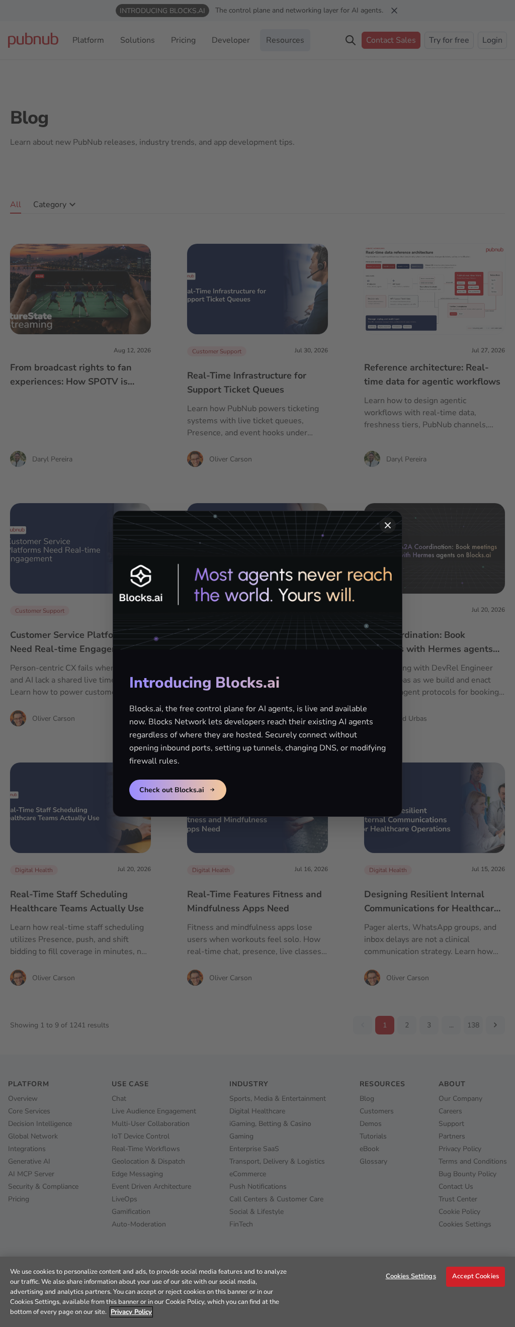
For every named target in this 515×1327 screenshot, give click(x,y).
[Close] (388, 525)
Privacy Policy (131, 1311)
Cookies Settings (411, 1276)
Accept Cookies (475, 1276)
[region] (257, 1292)
